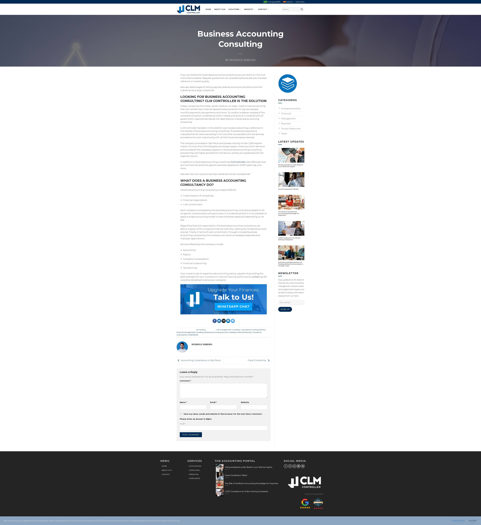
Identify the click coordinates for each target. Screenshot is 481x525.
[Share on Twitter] (219, 321)
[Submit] (302, 9)
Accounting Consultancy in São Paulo (201, 360)
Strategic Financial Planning (240, 332)
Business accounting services (216, 332)
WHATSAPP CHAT (233, 306)
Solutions (233, 9)
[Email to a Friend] (224, 321)
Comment (185, 381)
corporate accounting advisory (253, 330)
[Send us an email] (294, 466)
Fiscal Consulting (257, 360)
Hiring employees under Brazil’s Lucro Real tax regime (290, 166)
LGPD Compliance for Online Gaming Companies (289, 239)
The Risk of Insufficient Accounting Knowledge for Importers (288, 213)
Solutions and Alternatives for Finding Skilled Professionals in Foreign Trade (290, 264)
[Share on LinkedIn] (228, 321)
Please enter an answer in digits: (196, 419)
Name (183, 402)
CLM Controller (238, 162)
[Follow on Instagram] (290, 466)
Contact (262, 9)
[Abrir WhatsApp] (474, 518)
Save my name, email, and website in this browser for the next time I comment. (223, 414)
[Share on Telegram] (233, 321)
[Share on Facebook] (215, 321)
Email (213, 402)
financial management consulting (190, 332)
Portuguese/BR (274, 2)
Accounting (201, 330)
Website (245, 402)
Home (208, 9)
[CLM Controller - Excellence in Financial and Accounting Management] (189, 9)
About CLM (219, 9)
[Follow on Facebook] (286, 466)
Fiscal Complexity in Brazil (288, 189)
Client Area (299, 2)
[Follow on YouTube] (303, 466)
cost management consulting (228, 330)
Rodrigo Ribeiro (243, 60)
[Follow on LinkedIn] (298, 466)
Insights (248, 9)
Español (289, 2)
